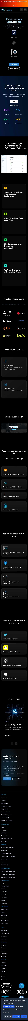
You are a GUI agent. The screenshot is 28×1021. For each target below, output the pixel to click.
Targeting (7, 1009)
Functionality (20, 1009)
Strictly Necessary (9, 1006)
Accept (24, 1016)
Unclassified (7, 1012)
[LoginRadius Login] (21, 9)
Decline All (8, 1016)
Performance (20, 1006)
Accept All (16, 1016)
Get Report (16, 2)
